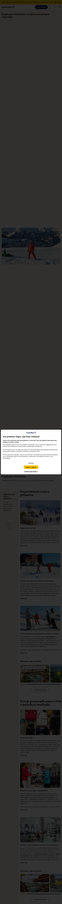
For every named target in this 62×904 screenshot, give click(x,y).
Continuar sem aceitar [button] (31, 471)
